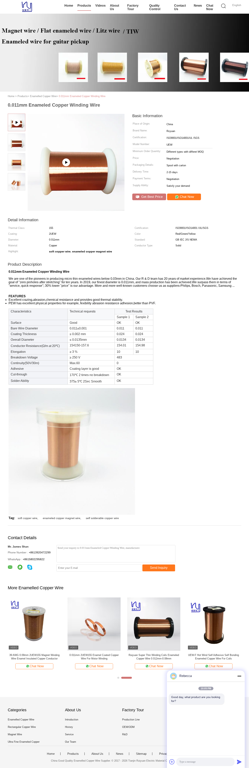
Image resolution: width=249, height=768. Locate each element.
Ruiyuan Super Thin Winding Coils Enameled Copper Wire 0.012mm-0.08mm (154, 657)
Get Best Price (151, 197)
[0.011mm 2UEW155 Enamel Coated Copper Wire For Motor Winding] (94, 623)
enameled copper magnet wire (61, 518)
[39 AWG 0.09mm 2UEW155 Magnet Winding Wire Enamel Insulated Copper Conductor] (34, 623)
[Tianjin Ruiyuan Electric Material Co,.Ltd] (27, 7)
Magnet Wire (15, 734)
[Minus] (239, 676)
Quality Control (154, 7)
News (198, 5)
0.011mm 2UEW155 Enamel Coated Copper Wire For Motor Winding (94, 657)
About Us (114, 7)
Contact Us (180, 7)
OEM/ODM (128, 727)
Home (68, 5)
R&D (124, 734)
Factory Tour (133, 7)
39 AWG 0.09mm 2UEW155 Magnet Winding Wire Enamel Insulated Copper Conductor (34, 657)
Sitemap (141, 753)
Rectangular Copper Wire (22, 727)
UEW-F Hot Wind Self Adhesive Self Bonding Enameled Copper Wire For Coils (213, 657)
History (69, 727)
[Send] (239, 761)
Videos (100, 5)
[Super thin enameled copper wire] (76, 209)
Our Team (70, 741)
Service (69, 734)
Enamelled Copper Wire (21, 719)
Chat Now (209, 7)
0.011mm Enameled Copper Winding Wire (82, 96)
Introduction (71, 719)
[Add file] (172, 761)
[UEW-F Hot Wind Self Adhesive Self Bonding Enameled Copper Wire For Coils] (213, 623)
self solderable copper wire (102, 518)
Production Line (131, 719)
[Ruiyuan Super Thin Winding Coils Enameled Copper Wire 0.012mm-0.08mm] (153, 623)
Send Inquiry (158, 567)
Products (84, 5)
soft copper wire (27, 518)
